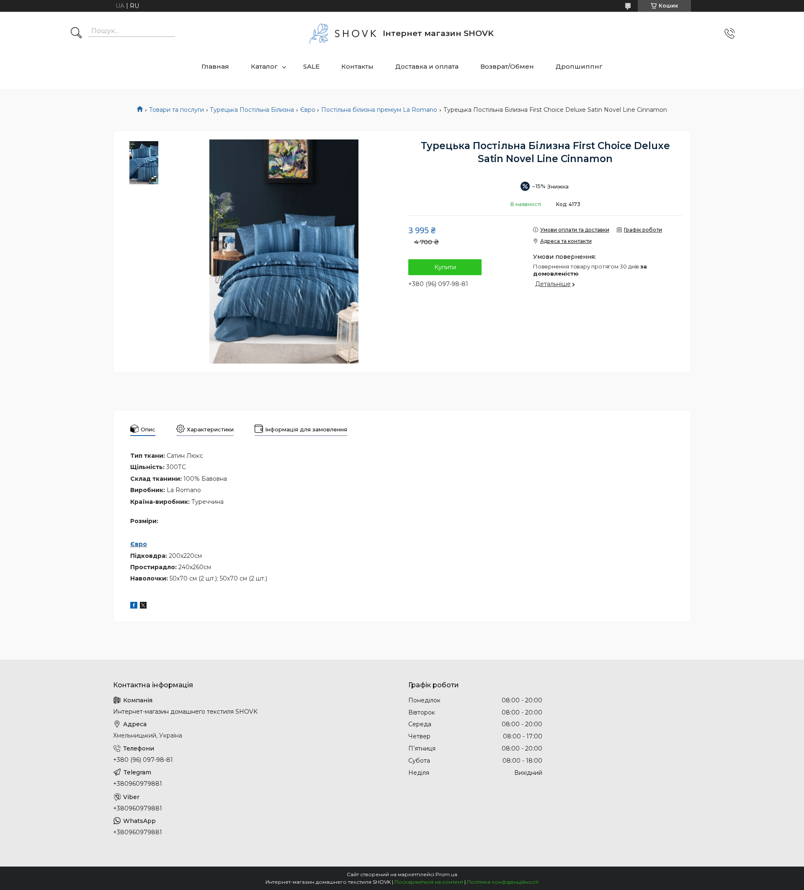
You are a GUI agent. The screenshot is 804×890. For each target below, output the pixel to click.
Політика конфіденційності (503, 882)
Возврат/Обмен (507, 66)
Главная (215, 66)
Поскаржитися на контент (428, 882)
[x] (143, 606)
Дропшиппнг (579, 66)
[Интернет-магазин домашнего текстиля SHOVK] (342, 33)
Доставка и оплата (427, 66)
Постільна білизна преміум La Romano (379, 110)
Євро (307, 110)
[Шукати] (76, 33)
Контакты (357, 66)
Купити (445, 267)
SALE (311, 66)
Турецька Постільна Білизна (252, 110)
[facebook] (133, 606)
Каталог (264, 66)
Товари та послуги (176, 110)
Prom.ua (446, 874)
